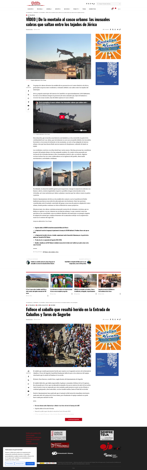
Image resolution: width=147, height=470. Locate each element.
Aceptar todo (30, 463)
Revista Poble (29, 29)
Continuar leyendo (73, 419)
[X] (88, 4)
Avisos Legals (30, 435)
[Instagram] (90, 4)
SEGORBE (52, 305)
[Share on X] (113, 29)
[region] (20, 457)
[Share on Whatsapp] (115, 29)
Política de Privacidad (32, 439)
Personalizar (9, 463)
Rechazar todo (20, 463)
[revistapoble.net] (36, 4)
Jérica (57, 252)
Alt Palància (45, 252)
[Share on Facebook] (110, 29)
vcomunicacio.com (32, 443)
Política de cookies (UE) (33, 433)
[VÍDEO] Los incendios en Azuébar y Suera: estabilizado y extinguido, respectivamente (84, 290)
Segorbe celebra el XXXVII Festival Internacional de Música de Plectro (51, 228)
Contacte (28, 441)
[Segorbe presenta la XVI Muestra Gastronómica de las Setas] (109, 281)
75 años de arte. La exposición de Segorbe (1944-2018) (48, 240)
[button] (99, 9)
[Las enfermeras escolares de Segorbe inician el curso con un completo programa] (61, 281)
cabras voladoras (51, 252)
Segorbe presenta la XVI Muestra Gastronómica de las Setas (106, 290)
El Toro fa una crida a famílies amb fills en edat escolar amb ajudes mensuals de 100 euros (36, 291)
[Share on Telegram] (117, 29)
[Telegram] (92, 4)
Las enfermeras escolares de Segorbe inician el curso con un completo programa (61, 290)
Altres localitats (42, 305)
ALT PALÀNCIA (31, 15)
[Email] (28, 105)
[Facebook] (86, 4)
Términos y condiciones (33, 437)
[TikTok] (94, 3)
